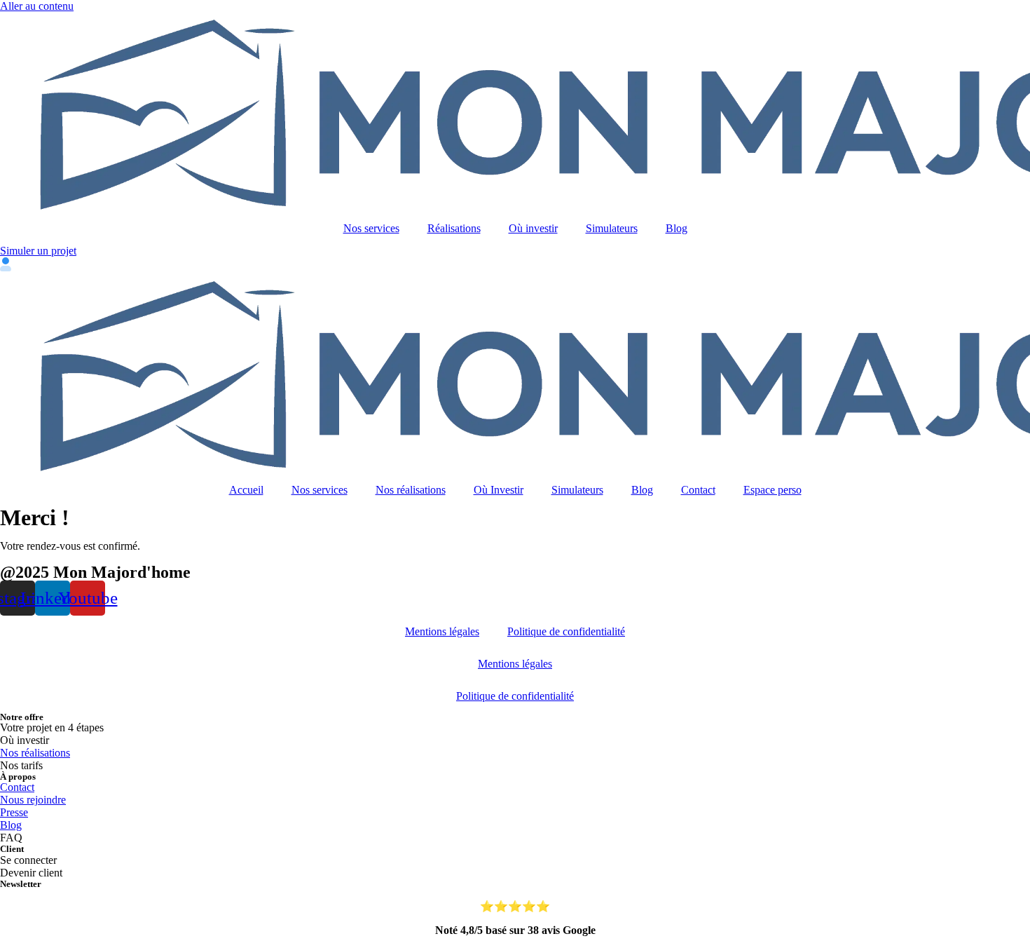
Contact (698, 490)
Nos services (371, 228)
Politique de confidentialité (566, 631)
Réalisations (454, 228)
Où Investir (498, 490)
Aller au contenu (37, 6)
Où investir (533, 228)
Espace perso (772, 490)
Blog (676, 228)
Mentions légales (442, 631)
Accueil (246, 490)
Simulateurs (612, 228)
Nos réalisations (411, 490)
